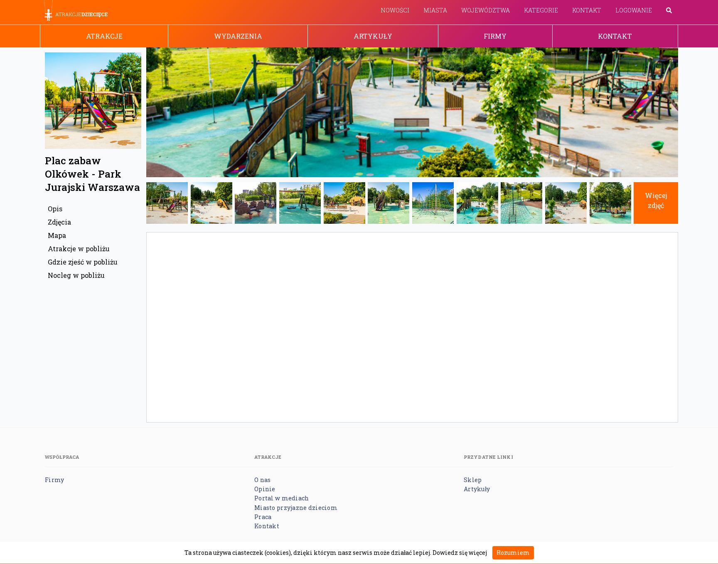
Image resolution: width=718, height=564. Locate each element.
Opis (55, 208)
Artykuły (373, 36)
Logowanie (633, 10)
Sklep (473, 480)
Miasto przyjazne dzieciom (295, 508)
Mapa (57, 235)
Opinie (264, 489)
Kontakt (586, 10)
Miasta (435, 10)
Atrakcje (104, 36)
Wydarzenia (238, 36)
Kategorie (541, 10)
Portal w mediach (281, 498)
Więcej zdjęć (656, 200)
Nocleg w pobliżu (76, 275)
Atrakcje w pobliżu (79, 248)
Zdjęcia (59, 222)
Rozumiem (513, 553)
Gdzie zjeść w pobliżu (83, 261)
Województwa (485, 10)
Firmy (495, 36)
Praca (262, 517)
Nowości (395, 10)
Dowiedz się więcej (460, 553)
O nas (262, 480)
